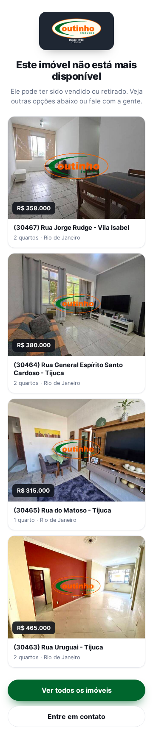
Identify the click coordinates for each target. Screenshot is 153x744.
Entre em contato (76, 716)
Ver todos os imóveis (77, 690)
